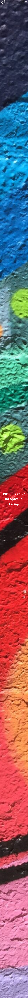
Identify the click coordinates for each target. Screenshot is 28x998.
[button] (26, 1)
